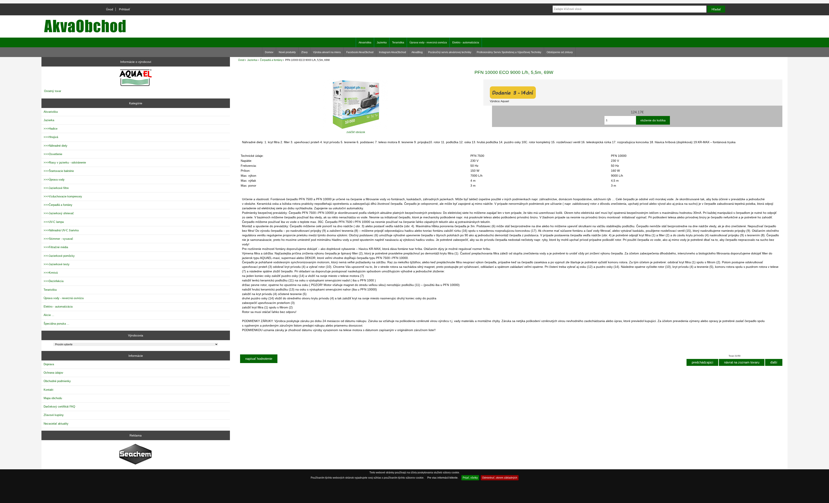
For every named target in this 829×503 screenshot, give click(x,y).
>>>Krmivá (51, 272)
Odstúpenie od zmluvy (560, 52)
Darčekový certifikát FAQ (59, 406)
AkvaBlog (417, 52)
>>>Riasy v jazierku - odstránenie (65, 162)
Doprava (49, 364)
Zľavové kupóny (54, 415)
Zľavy (304, 52)
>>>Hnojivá (51, 137)
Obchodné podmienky (57, 381)
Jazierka (252, 60)
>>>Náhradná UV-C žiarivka (61, 230)
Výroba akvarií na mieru (327, 52)
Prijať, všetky (470, 477)
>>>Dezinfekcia (53, 281)
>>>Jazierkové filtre (56, 188)
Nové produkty (287, 52)
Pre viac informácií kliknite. (442, 477)
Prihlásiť (124, 9)
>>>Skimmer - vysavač (58, 238)
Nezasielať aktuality (56, 423)
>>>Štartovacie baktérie (59, 171)
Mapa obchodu (53, 398)
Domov (269, 52)
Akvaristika (365, 42)
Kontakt (48, 389)
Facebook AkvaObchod (359, 52)
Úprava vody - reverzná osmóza (428, 42)
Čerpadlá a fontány (271, 60)
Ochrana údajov (53, 372)
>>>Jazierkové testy (57, 264)
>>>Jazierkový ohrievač (59, 213)
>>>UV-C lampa (54, 222)
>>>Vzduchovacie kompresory (63, 196)
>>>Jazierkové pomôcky (59, 255)
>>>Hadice (50, 128)
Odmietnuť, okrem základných (499, 477)
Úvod (109, 9)
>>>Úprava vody (54, 179)
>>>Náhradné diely (55, 145)
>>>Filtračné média (56, 247)
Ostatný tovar (52, 91)
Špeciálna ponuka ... (56, 323)
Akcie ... (49, 315)
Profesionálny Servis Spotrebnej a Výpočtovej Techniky (509, 52)
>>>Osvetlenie (53, 154)
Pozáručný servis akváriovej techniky (449, 52)
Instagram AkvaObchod (392, 52)
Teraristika (398, 42)
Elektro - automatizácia (465, 42)
